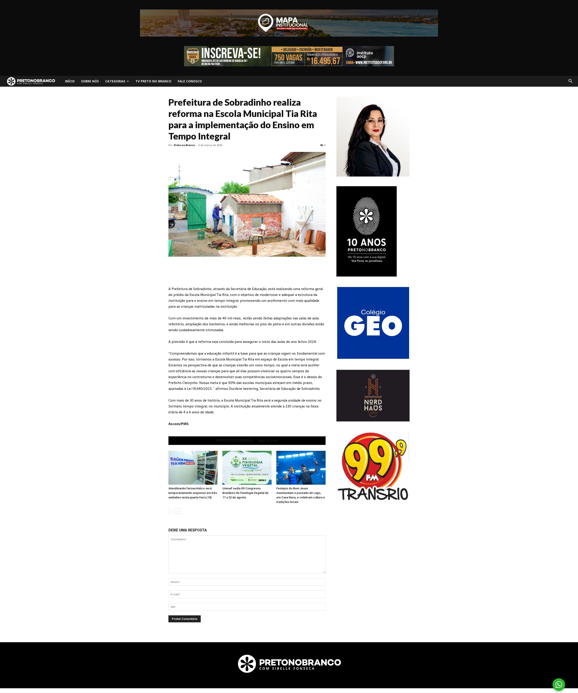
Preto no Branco (184, 145)
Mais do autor (268, 440)
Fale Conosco (190, 81)
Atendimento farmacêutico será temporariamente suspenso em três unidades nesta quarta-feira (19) (192, 493)
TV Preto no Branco (153, 81)
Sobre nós (90, 81)
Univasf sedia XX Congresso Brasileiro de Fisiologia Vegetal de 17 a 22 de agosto (245, 493)
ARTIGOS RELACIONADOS (234, 440)
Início (70, 81)
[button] (570, 81)
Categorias (115, 81)
